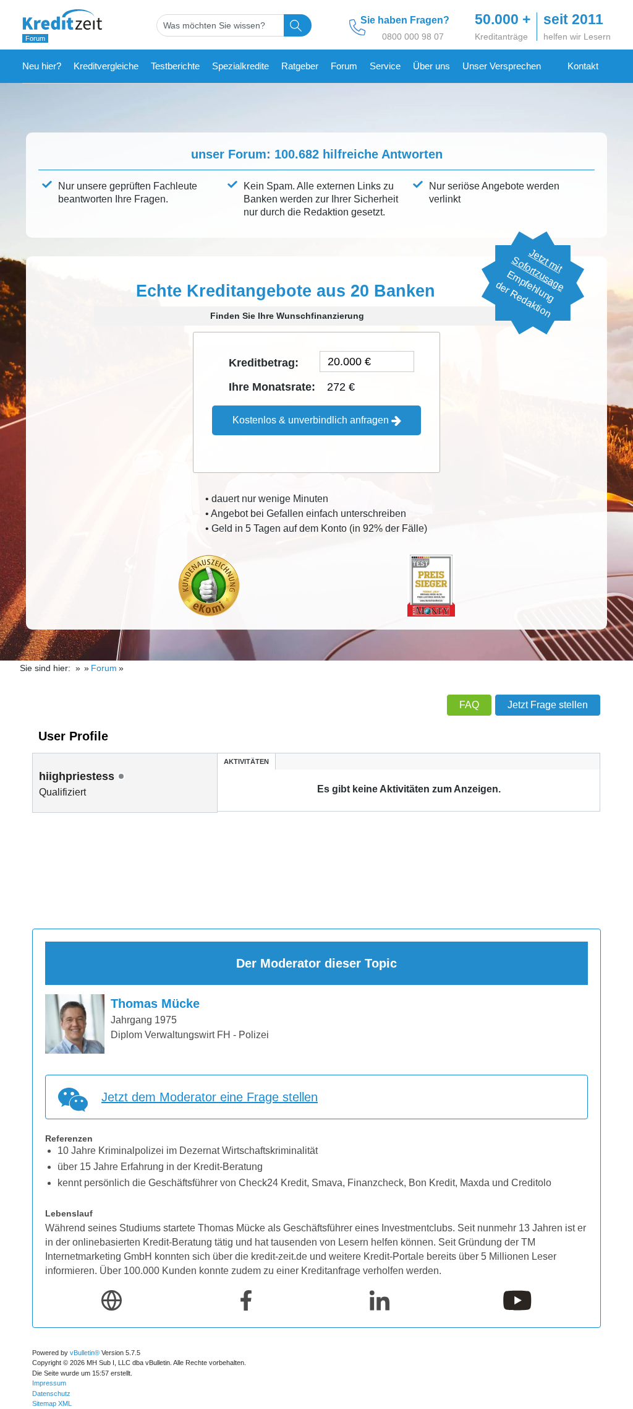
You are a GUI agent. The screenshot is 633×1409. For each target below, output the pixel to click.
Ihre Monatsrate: (272, 387)
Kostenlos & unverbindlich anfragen (311, 420)
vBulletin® (85, 1352)
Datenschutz (51, 1393)
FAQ (469, 705)
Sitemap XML (52, 1403)
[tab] (246, 761)
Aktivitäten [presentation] (246, 761)
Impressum (49, 1383)
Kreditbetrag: (264, 363)
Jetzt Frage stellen (548, 705)
